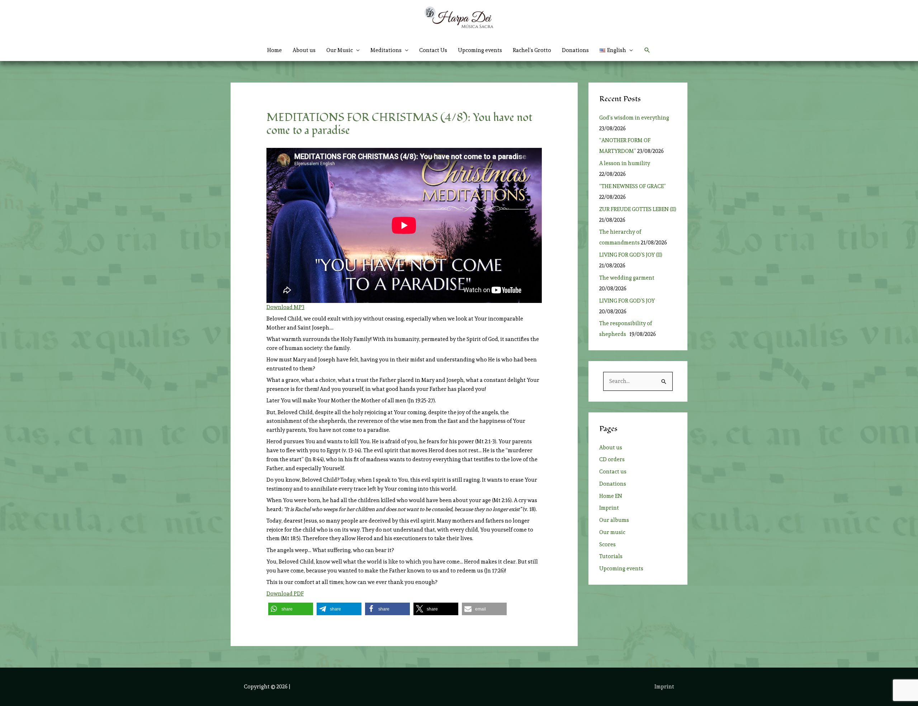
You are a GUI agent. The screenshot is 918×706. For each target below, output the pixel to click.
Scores (607, 544)
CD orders (612, 459)
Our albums (614, 520)
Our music (612, 532)
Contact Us (433, 50)
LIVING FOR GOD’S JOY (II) (630, 255)
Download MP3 (285, 307)
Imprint (609, 508)
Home (274, 50)
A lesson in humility (626, 163)
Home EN (610, 496)
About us (304, 50)
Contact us (612, 471)
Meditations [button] (386, 50)
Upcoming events (480, 50)
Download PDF (285, 593)
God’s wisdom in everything (635, 117)
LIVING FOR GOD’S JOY (627, 301)
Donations (575, 50)
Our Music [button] (339, 50)
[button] (616, 50)
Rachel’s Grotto (532, 50)
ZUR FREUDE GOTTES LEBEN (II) (637, 209)
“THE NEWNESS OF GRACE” (633, 186)
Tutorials (611, 556)
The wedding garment (628, 278)
